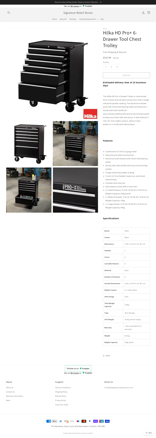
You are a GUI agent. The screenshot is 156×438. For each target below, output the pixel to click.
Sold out (126, 75)
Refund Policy (60, 396)
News (8, 400)
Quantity (106, 62)
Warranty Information (14, 396)
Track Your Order (61, 405)
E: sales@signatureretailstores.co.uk (118, 387)
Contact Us (10, 392)
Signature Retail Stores (74, 433)
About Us (9, 387)
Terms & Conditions (63, 387)
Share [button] (108, 355)
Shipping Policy (61, 392)
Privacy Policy (60, 400)
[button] (8, 12)
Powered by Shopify (87, 433)
